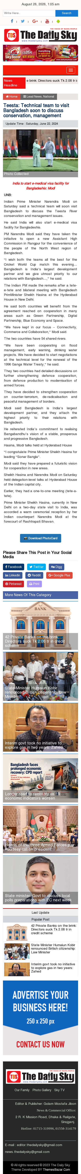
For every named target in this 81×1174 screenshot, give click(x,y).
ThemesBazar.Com (56, 1170)
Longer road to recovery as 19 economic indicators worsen (32, 796)
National (48, 96)
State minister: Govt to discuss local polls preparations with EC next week (38, 898)
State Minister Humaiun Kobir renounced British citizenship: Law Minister (35, 692)
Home (13, 96)
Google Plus (61, 575)
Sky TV (59, 1090)
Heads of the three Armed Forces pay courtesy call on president (39, 847)
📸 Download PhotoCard (40, 538)
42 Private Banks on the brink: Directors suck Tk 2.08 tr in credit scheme (35, 641)
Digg (58, 567)
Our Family (22, 1090)
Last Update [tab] (40, 913)
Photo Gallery (41, 1090)
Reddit (36, 575)
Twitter (37, 567)
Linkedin (14, 575)
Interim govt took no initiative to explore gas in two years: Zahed (34, 745)
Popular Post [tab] (40, 919)
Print (36, 584)
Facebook (14, 567)
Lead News (34, 96)
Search (66, 13)
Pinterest (15, 584)
